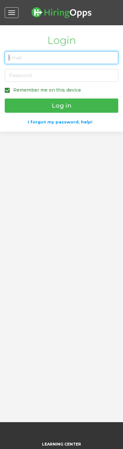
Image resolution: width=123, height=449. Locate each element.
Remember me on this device (46, 90)
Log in (62, 105)
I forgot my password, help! (60, 121)
